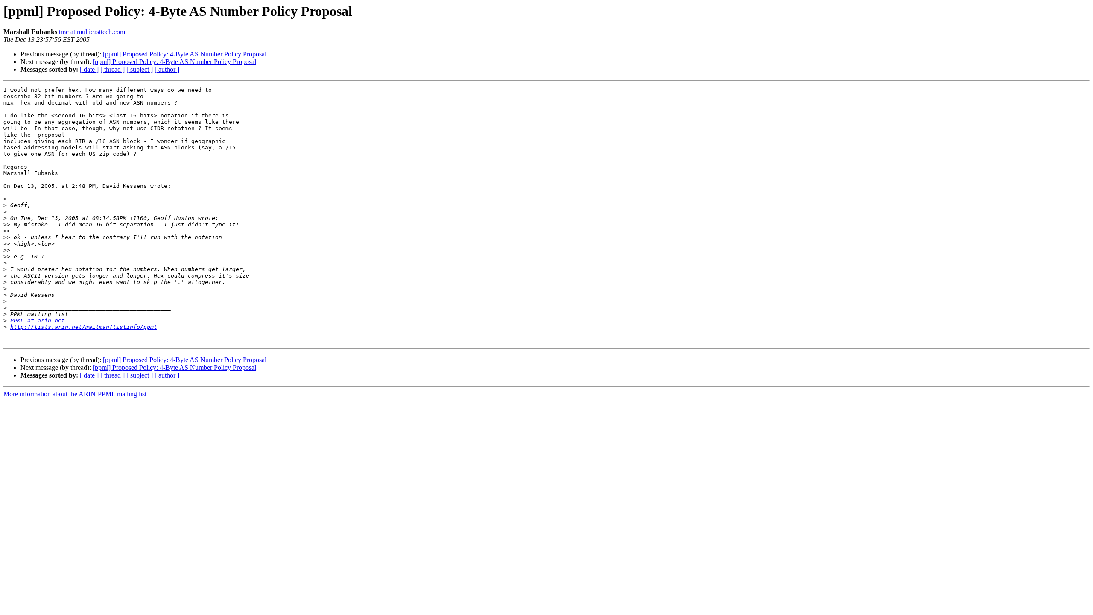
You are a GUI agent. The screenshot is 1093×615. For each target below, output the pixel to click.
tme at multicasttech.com (92, 31)
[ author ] (167, 69)
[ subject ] (139, 69)
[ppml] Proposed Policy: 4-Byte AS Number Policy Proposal (184, 54)
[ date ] (89, 69)
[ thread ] (112, 69)
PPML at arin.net (37, 320)
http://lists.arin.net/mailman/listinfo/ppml (83, 327)
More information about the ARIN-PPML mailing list (74, 394)
